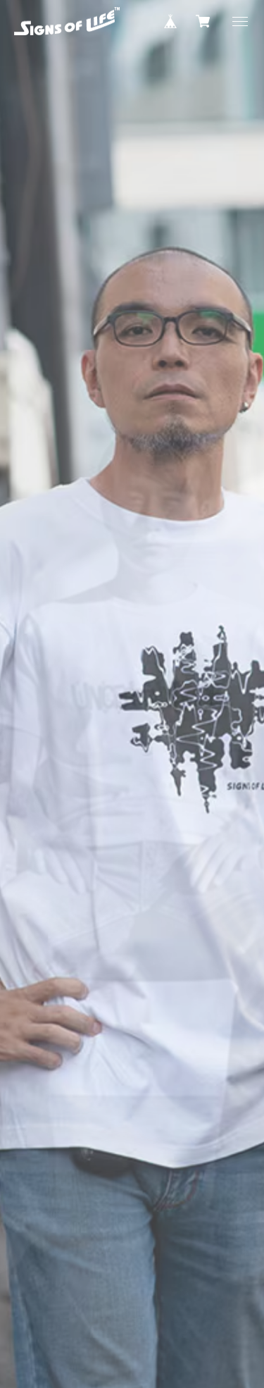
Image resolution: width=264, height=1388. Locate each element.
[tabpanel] (132, 694)
